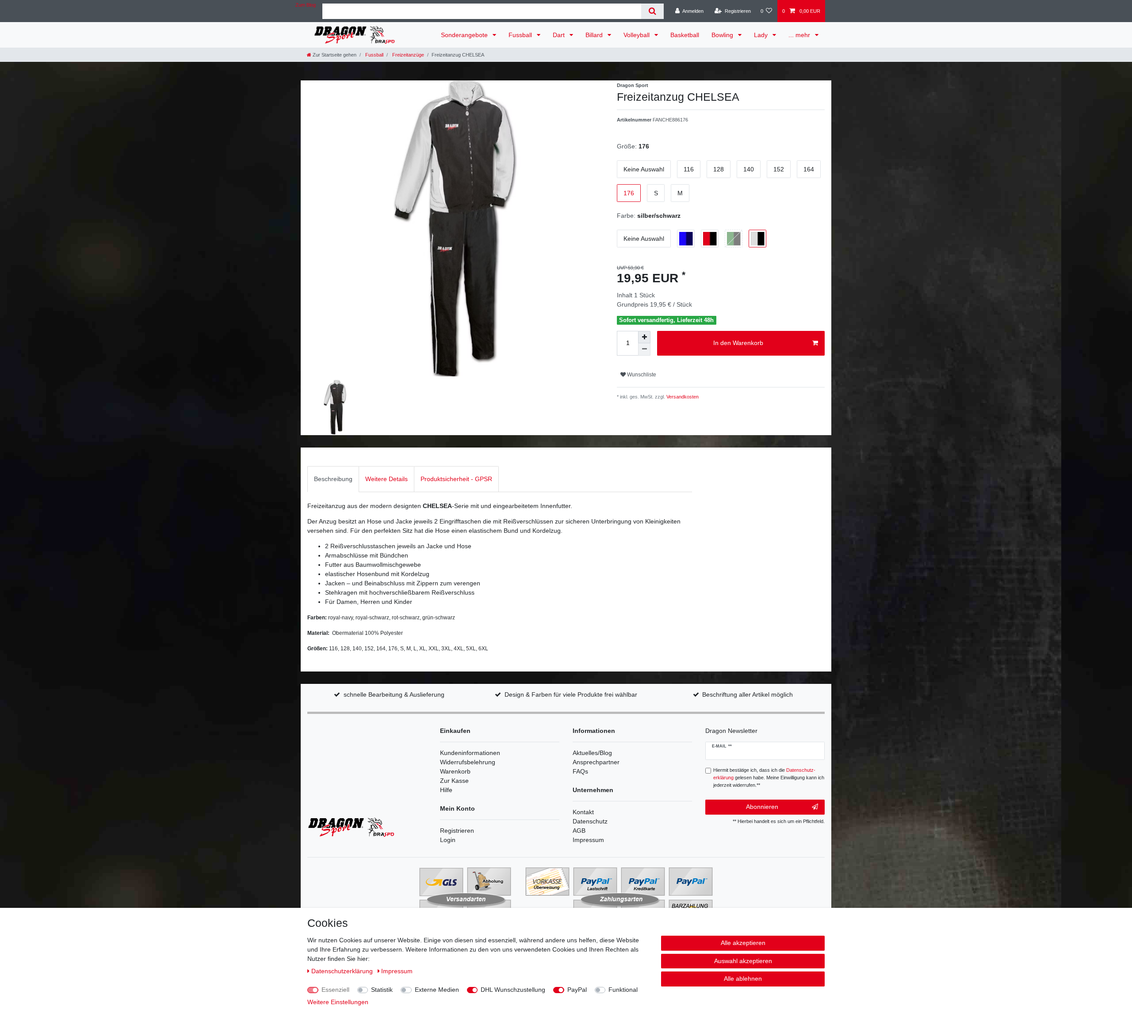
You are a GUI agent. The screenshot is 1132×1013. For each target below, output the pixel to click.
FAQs (580, 771)
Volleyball (637, 34)
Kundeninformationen (470, 752)
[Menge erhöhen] (644, 337)
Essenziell (335, 989)
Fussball (521, 34)
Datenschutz (590, 821)
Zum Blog (305, 5)
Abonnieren (762, 806)
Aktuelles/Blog (592, 752)
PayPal (577, 989)
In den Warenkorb (738, 342)
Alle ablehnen (743, 978)
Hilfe (446, 789)
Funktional (623, 989)
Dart (559, 34)
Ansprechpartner (596, 762)
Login (447, 839)
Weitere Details (386, 478)
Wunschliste (641, 375)
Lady (761, 34)
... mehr (800, 34)
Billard (594, 34)
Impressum (588, 839)
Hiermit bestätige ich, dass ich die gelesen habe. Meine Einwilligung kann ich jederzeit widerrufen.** (768, 777)
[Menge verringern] (644, 349)
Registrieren (457, 830)
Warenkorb (455, 771)
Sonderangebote (465, 34)
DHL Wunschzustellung (513, 989)
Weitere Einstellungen (337, 1001)
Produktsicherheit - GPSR (456, 478)
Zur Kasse (454, 780)
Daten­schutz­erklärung (343, 971)
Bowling (723, 34)
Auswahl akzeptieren (743, 960)
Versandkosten (682, 396)
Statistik (382, 989)
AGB (579, 830)
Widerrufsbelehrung (467, 762)
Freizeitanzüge (407, 54)
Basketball (684, 34)
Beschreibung (333, 478)
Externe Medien (437, 989)
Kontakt (583, 812)
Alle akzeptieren (743, 942)
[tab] (333, 479)
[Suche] (652, 11)
